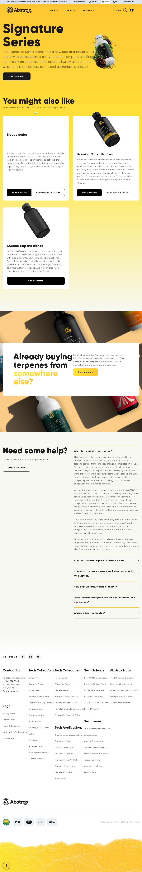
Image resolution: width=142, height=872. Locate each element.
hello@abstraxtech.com (14, 678)
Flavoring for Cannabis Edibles (68, 715)
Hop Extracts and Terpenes (122, 678)
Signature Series (36, 684)
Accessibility (8, 738)
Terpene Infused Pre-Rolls (66, 760)
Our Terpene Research (94, 690)
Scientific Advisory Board (95, 684)
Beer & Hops (60, 778)
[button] (125, 11)
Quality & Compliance (94, 696)
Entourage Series (36, 715)
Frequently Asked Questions (97, 754)
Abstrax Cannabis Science (96, 703)
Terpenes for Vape (63, 741)
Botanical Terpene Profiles (66, 696)
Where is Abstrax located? (90, 612)
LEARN (69, 10)
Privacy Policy (9, 713)
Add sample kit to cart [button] (48, 192)
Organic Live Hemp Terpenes (41, 703)
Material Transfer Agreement (15, 732)
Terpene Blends (62, 690)
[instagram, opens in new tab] (30, 657)
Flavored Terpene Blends (66, 703)
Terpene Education (92, 760)
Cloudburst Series (37, 709)
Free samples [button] (85, 372)
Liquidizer (33, 740)
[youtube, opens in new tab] (38, 657)
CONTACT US (129, 2)
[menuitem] (53, 10)
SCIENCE (87, 10)
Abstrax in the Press (93, 766)
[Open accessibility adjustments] (6, 865)
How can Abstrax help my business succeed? (100, 560)
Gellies (32, 734)
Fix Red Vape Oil (91, 709)
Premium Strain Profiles (39, 696)
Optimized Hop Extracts (121, 684)
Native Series (34, 690)
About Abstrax (90, 735)
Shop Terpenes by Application (68, 735)
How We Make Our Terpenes (97, 678)
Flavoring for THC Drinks (39, 728)
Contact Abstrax (10, 691)
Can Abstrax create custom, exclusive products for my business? (104, 573)
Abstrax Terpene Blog (94, 741)
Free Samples (61, 678)
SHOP (52, 10)
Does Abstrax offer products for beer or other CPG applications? (104, 600)
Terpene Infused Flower (65, 766)
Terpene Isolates (36, 746)
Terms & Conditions (11, 726)
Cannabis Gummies (64, 754)
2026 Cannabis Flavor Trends (97, 729)
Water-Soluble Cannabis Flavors (124, 690)
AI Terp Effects (35, 721)
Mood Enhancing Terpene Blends (69, 709)
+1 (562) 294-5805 (11, 681)
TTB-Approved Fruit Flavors (122, 696)
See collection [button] (16, 76)
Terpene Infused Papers (39, 752)
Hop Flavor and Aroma (120, 703)
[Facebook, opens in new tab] (23, 657)
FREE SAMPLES (79, 2)
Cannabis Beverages (64, 747)
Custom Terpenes (37, 759)
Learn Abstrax (90, 772)
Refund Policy (9, 720)
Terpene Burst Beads (64, 772)
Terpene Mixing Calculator (96, 747)
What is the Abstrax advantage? (93, 451)
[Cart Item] (132, 10)
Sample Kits (34, 678)
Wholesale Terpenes (64, 684)
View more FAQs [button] (16, 467)
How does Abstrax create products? (95, 586)
